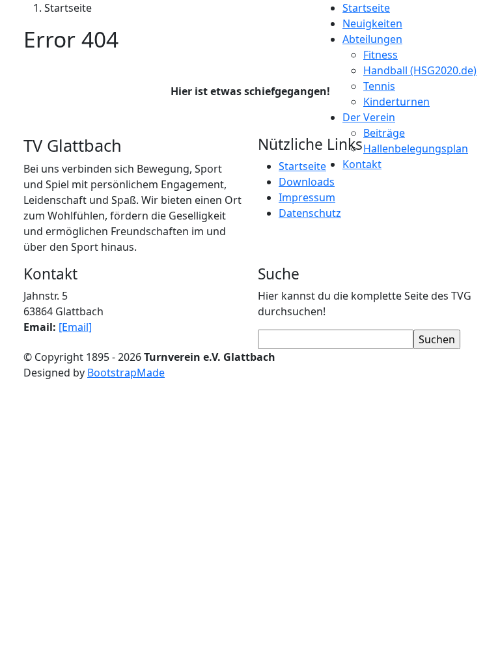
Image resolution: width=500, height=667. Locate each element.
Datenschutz (310, 213)
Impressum (307, 197)
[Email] (75, 327)
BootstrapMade (126, 372)
